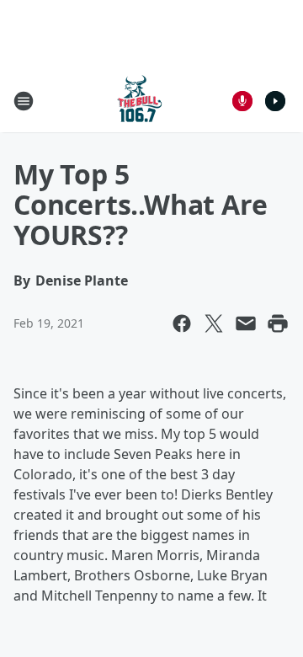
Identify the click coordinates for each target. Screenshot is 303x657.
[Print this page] (278, 323)
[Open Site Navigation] (23, 101)
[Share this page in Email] (246, 323)
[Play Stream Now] (275, 101)
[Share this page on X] (214, 323)
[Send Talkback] (242, 101)
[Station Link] (139, 100)
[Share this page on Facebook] (182, 323)
